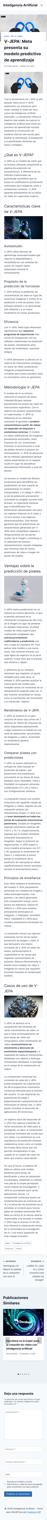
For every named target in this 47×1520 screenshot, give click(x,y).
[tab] (18, 1374)
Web (7, 1474)
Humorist (13, 1354)
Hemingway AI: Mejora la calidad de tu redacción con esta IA (12, 1269)
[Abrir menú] (41, 5)
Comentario (12, 1412)
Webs (20, 36)
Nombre (10, 1449)
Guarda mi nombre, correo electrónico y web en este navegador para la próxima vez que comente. (25, 1484)
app (7, 1243)
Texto (13, 36)
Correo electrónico (15, 1462)
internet (9, 1249)
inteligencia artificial (22, 1243)
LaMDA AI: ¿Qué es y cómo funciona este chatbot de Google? (35, 1270)
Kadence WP (34, 1512)
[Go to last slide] (7, 1340)
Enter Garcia (12, 66)
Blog (6, 36)
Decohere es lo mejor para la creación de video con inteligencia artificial (22, 1344)
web (18, 1249)
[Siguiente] (39, 1340)
